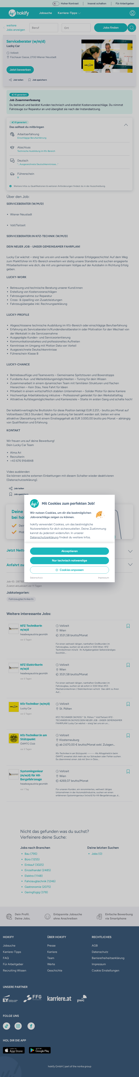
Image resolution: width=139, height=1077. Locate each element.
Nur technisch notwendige (69, 560)
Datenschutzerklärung (44, 537)
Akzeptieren (69, 551)
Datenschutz (36, 577)
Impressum (103, 577)
